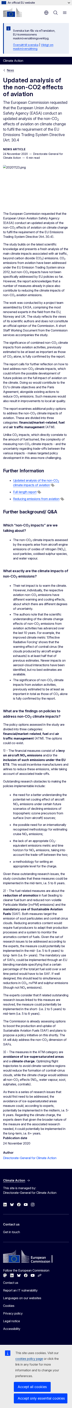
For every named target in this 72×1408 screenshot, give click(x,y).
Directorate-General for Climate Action (29, 1158)
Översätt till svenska (25, 44)
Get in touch (11, 1232)
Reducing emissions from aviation (36, 499)
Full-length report (24, 492)
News (10, 70)
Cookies (8, 1306)
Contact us (10, 1283)
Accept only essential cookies (41, 1398)
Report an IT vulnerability (20, 1290)
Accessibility (11, 1329)
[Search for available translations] (53, 485)
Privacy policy (13, 1313)
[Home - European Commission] (12, 12)
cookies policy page (29, 1359)
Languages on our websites (22, 1298)
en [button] (46, 12)
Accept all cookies (32, 1387)
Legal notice (11, 1321)
